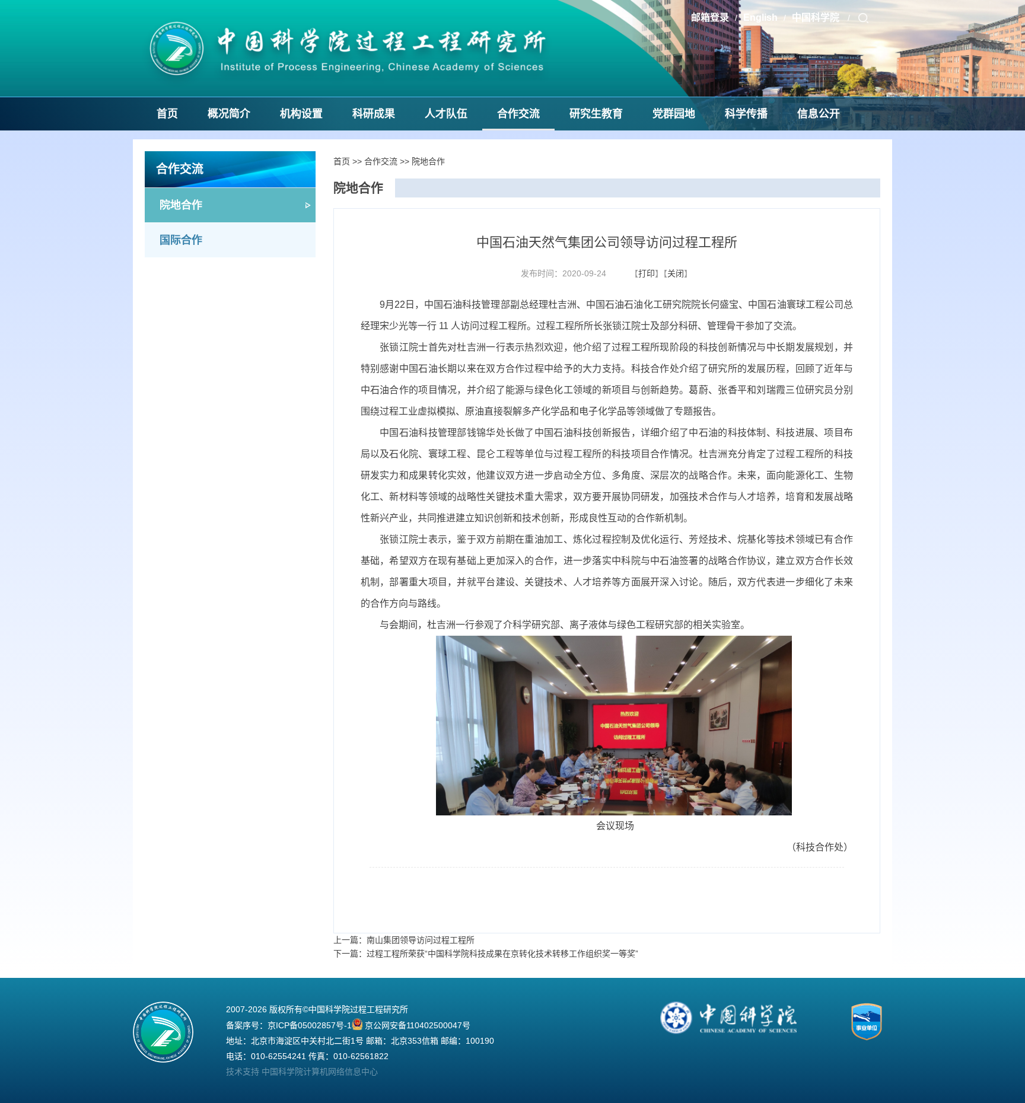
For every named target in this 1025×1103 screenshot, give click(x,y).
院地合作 (181, 205)
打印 (646, 273)
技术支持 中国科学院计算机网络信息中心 (302, 1071)
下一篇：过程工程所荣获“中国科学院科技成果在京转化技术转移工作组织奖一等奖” (485, 953)
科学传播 (746, 114)
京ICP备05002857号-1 (310, 1025)
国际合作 (181, 240)
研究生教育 (596, 114)
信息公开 (818, 114)
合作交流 (518, 114)
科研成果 (373, 114)
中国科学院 (817, 17)
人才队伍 (446, 114)
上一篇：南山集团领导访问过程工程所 (404, 940)
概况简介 (229, 114)
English (760, 17)
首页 (167, 114)
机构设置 (301, 114)
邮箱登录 (710, 17)
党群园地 (673, 114)
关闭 (675, 273)
